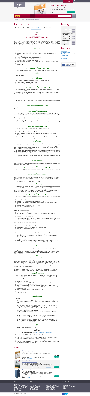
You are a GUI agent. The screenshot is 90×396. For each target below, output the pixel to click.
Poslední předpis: (64, 58)
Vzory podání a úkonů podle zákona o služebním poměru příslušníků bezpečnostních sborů (35, 361)
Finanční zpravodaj (65, 55)
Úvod (19, 19)
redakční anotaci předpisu (36, 29)
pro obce (42, 16)
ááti (37, 16)
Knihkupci (64, 388)
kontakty (52, 16)
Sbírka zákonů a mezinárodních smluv (32, 19)
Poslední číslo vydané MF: (66, 57)
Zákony (23, 19)
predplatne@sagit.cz (55, 386)
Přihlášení (68, 1)
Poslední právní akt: (65, 53)
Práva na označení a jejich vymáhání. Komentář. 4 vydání (35, 369)
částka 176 (40, 27)
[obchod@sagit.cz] (74, 1)
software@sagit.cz (53, 387)
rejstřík (17, 16)
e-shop (28, 16)
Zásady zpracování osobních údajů (69, 386)
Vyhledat (73, 16)
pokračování (29, 358)
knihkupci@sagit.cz (53, 388)
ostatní (47, 16)
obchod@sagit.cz (56, 385)
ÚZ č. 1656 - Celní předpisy (28, 351)
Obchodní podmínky (66, 385)
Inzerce (64, 387)
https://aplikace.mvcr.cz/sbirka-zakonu (44, 332)
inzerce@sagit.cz (52, 389)
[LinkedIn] (65, 394)
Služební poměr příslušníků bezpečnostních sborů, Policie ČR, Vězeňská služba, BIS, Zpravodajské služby (48, 4)
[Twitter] (67, 394)
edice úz (23, 16)
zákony (32, 16)
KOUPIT (57, 357)
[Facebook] (63, 394)
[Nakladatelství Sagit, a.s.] (19, 7)
